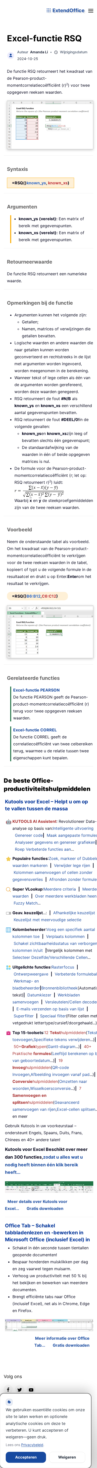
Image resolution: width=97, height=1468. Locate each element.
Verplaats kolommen (65, 936)
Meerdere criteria (60, 889)
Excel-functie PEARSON (36, 690)
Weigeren (67, 1457)
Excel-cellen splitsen (76, 1109)
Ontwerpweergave (31, 974)
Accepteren (26, 1457)
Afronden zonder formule (73, 879)
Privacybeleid (32, 1445)
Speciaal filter (53, 1015)
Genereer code (29, 835)
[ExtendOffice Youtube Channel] (31, 1389)
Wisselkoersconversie (50, 1088)
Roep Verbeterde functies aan (43, 849)
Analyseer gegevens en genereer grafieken (55, 842)
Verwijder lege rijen (72, 865)
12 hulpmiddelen (65, 1032)
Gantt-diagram (61, 1046)
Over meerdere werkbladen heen (66, 896)
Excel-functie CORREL (35, 729)
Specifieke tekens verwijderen (62, 1039)
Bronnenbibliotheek (59, 987)
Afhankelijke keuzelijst (74, 912)
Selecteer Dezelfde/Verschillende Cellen (50, 957)
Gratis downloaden (45, 1208)
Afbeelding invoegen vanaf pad (60, 1074)
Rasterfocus (62, 967)
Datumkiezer (39, 994)
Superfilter (24, 1015)
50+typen (30, 1046)
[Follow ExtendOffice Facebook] (8, 1389)
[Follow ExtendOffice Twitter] (19, 1389)
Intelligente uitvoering (73, 828)
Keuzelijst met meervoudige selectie (47, 919)
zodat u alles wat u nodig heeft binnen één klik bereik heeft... (44, 1164)
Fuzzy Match (26, 903)
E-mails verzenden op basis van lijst (50, 1008)
